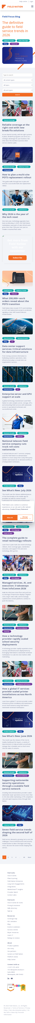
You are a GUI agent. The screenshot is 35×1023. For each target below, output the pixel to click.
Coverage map (12, 919)
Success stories (12, 930)
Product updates (13, 946)
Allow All (10, 517)
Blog (8, 924)
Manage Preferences (24, 517)
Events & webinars (13, 927)
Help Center (11, 959)
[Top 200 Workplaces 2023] (24, 988)
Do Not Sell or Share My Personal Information (16, 1012)
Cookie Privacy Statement (19, 509)
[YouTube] (11, 978)
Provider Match (12, 892)
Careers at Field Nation (15, 954)
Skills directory (12, 908)
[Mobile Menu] (32, 6)
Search (17, 95)
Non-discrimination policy (17, 1010)
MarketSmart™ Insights (15, 889)
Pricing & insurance (13, 905)
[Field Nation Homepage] (13, 6)
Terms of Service (18, 1008)
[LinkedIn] (8, 978)
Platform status (12, 957)
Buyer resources (13, 932)
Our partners (11, 951)
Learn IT (10, 935)
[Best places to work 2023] (17, 986)
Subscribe (17, 257)
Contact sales (12, 895)
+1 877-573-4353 (13, 967)
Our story (10, 948)
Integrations (11, 887)
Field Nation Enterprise (15, 881)
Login (31, 1)
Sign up (9, 911)
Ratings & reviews (13, 938)
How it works (11, 875)
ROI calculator (12, 921)
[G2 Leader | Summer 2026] (10, 988)
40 (24, 857)
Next (29, 857)
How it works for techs (15, 903)
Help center (23, 1)
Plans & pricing (12, 878)
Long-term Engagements (15, 884)
